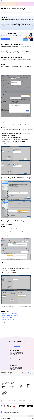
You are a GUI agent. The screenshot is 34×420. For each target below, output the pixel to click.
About (28, 385)
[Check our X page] (7, 406)
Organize (11, 383)
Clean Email (11, 4)
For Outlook (20, 381)
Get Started (17, 346)
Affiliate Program (29, 387)
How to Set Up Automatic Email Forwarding (9, 313)
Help (3, 388)
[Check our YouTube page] (14, 406)
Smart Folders (4, 384)
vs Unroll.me (20, 384)
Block (11, 384)
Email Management (5, 392)
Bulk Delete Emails (13, 382)
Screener (3, 381)
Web (27, 382)
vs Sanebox (20, 386)
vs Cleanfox (20, 385)
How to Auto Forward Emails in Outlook (9, 319)
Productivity (4, 391)
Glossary (15, 4)
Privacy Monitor (4, 383)
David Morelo (6, 10)
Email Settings (4, 393)
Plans (27, 386)
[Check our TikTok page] (11, 406)
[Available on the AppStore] (22, 406)
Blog (2, 387)
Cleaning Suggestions (5, 382)
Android (28, 381)
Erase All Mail (12, 381)
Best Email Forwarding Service (7, 317)
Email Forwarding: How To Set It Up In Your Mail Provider (11, 315)
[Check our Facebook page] (1, 406)
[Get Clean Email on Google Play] (30, 406)
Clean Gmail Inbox (13, 387)
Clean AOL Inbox (12, 391)
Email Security (4, 394)
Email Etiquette (4, 395)
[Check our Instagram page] (4, 406)
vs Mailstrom (20, 387)
